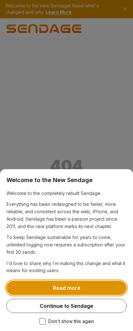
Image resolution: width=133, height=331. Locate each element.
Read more (66, 288)
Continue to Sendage (66, 306)
